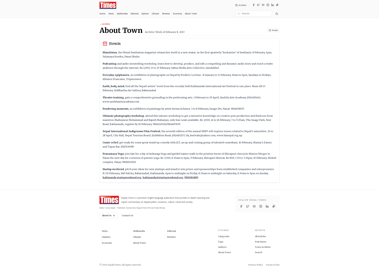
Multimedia (122, 13)
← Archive (104, 24)
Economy (177, 13)
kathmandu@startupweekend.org (163, 177)
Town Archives (262, 247)
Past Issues (260, 241)
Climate (155, 13)
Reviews (166, 13)
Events (275, 30)
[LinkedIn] (272, 5)
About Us (106, 215)
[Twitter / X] (258, 5)
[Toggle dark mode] (277, 13)
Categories (223, 236)
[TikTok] (277, 5)
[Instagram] (268, 5)
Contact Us (127, 215)
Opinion (145, 13)
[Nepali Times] (109, 200)
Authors (222, 247)
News (111, 13)
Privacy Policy (255, 264)
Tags (220, 241)
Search (258, 252)
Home (102, 13)
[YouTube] (263, 5)
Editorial (134, 13)
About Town (191, 13)
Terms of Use (273, 264)
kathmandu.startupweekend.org (122, 177)
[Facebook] (253, 5)
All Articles (260, 236)
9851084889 (191, 177)
